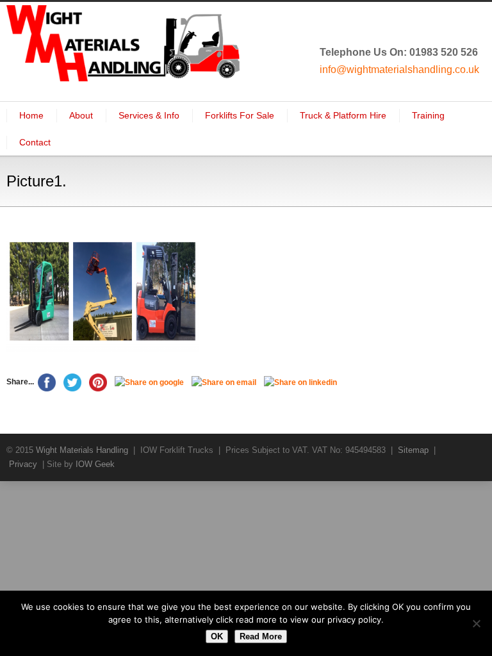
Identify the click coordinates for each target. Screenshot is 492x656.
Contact (35, 142)
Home (31, 115)
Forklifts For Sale (239, 115)
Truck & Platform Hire (343, 115)
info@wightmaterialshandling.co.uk (399, 69)
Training (428, 115)
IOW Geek (95, 464)
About (81, 115)
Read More (261, 636)
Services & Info (149, 115)
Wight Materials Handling (82, 450)
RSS (473, 450)
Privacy (23, 464)
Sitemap (413, 450)
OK (217, 636)
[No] (476, 623)
